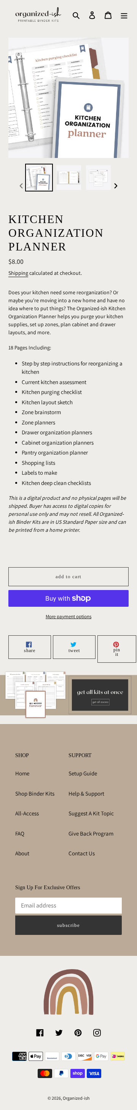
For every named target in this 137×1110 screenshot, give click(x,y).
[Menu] (124, 14)
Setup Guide (82, 773)
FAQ (19, 833)
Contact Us (81, 853)
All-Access (27, 813)
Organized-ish (76, 1098)
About (22, 853)
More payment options (68, 616)
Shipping (18, 273)
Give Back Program (90, 833)
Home (22, 773)
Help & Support (86, 793)
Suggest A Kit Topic (91, 813)
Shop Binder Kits (34, 793)
